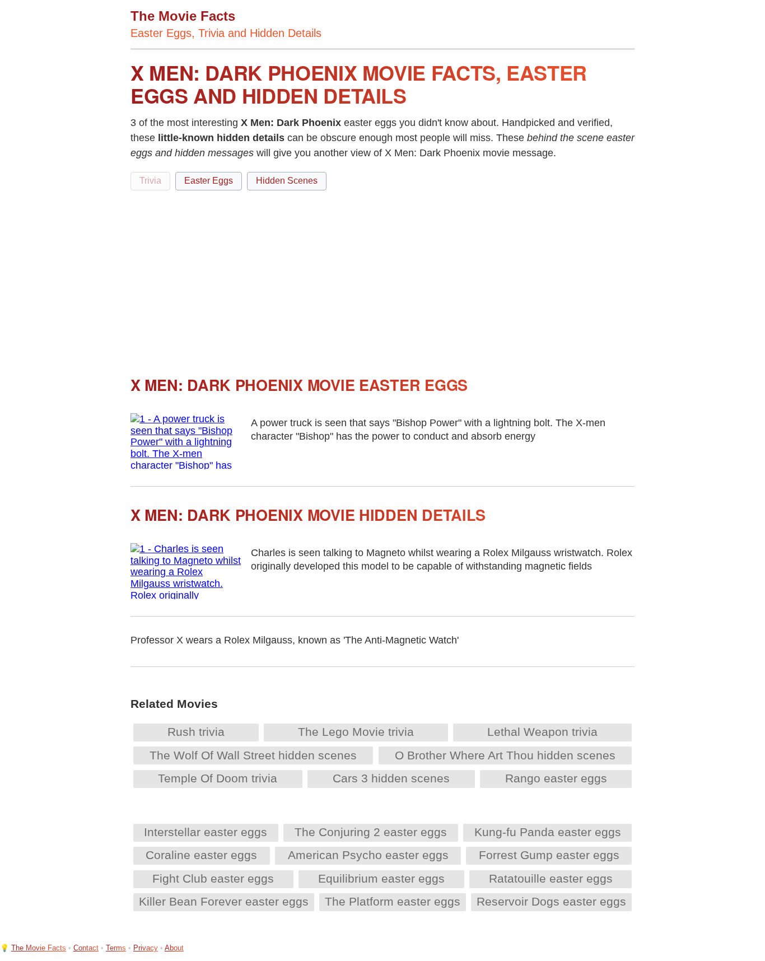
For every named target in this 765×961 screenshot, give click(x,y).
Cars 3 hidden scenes (391, 778)
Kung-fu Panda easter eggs (547, 831)
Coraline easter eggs (201, 854)
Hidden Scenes (287, 180)
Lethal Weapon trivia (542, 731)
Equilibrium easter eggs (381, 878)
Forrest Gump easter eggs (549, 854)
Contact (86, 948)
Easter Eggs (208, 180)
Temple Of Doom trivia (217, 778)
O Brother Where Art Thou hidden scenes (505, 755)
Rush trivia (196, 731)
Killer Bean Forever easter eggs (224, 901)
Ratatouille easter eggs (551, 878)
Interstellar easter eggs (205, 831)
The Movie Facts (38, 948)
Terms (116, 948)
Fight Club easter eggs (213, 878)
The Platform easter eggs (392, 901)
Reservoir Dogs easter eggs (551, 901)
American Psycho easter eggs (368, 854)
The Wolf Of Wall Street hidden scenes (253, 755)
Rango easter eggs (556, 778)
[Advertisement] (382, 278)
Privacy (145, 948)
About (174, 948)
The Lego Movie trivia (356, 731)
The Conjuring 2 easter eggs (371, 831)
